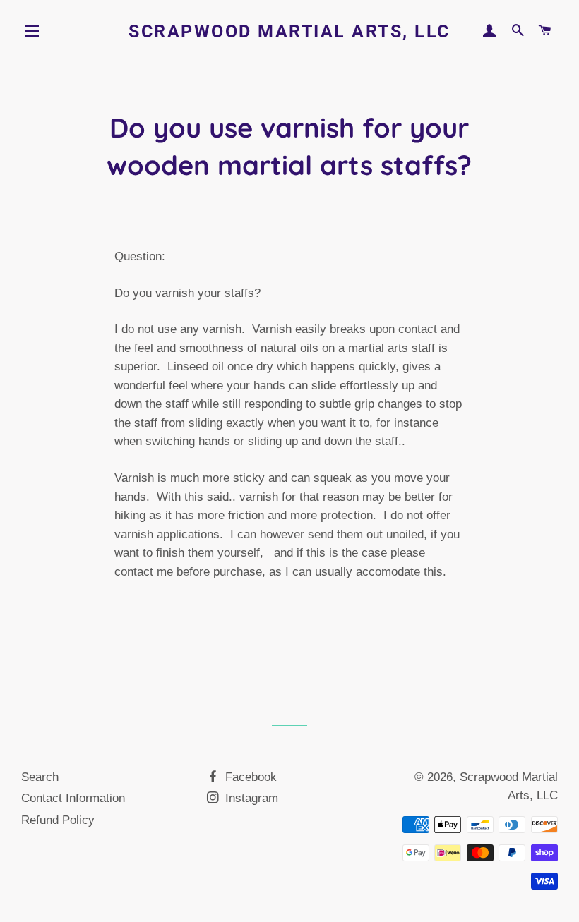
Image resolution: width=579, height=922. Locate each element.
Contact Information (73, 798)
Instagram (250, 798)
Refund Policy (58, 820)
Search (40, 777)
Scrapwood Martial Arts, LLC (289, 31)
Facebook (249, 777)
